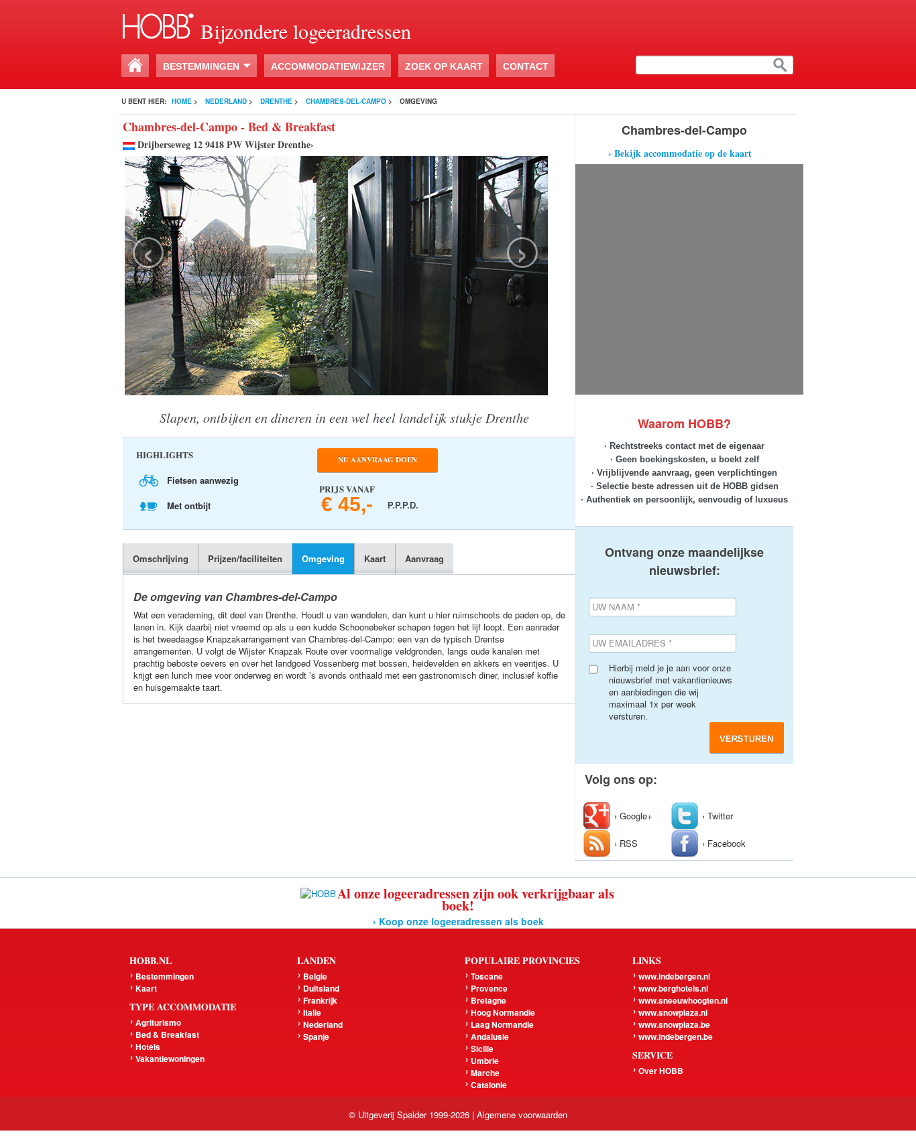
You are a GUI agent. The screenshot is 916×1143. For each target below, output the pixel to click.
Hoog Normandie (503, 1012)
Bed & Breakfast (167, 1034)
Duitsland (321, 988)
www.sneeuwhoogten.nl (683, 1000)
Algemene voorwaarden (522, 1114)
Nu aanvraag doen (377, 459)
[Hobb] (158, 24)
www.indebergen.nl (674, 976)
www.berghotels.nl (673, 988)
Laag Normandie (502, 1024)
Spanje (316, 1036)
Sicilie (482, 1049)
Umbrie (485, 1061)
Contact (526, 66)
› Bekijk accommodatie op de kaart (680, 153)
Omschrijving (160, 558)
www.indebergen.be (675, 1036)
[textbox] (714, 65)
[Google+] (598, 815)
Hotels (147, 1046)
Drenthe (276, 101)
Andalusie (490, 1036)
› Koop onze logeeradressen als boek (458, 921)
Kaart (375, 558)
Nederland (226, 101)
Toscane (487, 976)
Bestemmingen (201, 66)
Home (182, 101)
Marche (485, 1073)
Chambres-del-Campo (346, 101)
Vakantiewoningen (170, 1059)
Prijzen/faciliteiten (245, 558)
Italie (312, 1012)
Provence (489, 988)
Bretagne (488, 1000)
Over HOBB (660, 1071)
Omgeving (323, 558)
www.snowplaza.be (674, 1024)
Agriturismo (158, 1022)
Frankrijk (320, 1000)
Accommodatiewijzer (328, 66)
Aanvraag (424, 558)
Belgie (315, 976)
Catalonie (489, 1085)
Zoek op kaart (444, 66)
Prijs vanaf (353, 497)
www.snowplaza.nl (672, 1012)
